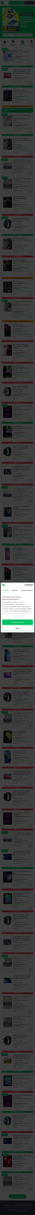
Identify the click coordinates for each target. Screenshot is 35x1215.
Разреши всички (17, 622)
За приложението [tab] (27, 590)
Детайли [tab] (15, 590)
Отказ (17, 628)
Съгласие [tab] (5, 590)
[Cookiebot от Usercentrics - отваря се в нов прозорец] (25, 585)
